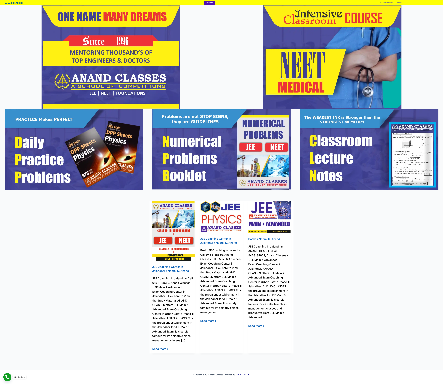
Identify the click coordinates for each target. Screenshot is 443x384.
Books (252, 239)
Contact (399, 2)
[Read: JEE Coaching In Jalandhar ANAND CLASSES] (269, 216)
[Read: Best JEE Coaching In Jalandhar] (221, 216)
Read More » (160, 349)
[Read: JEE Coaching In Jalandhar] (173, 230)
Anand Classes (386, 2)
